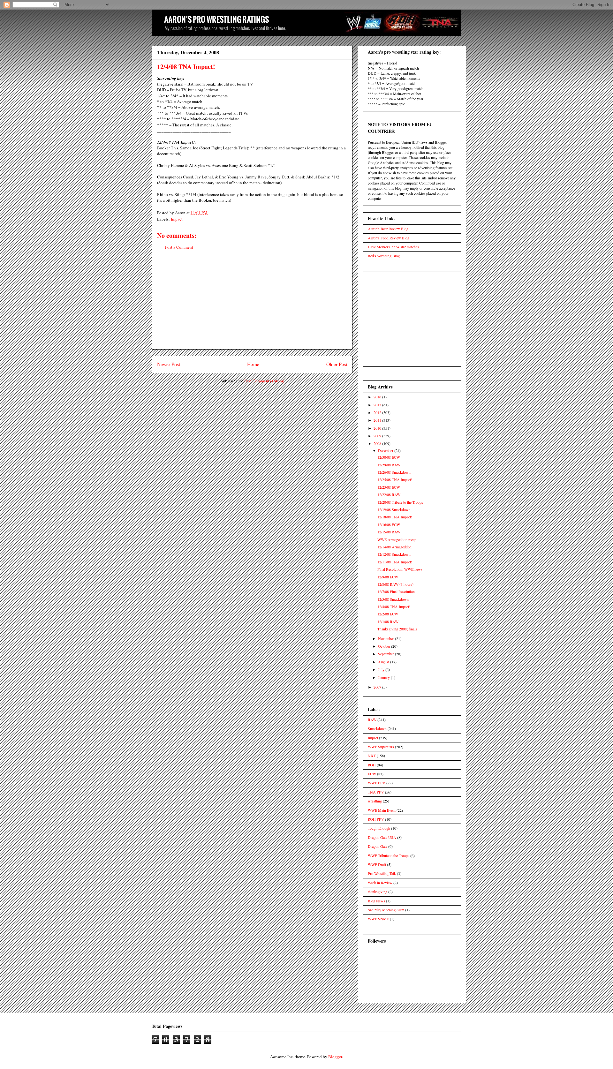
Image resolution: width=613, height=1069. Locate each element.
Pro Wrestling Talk (382, 873)
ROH (372, 764)
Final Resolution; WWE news (399, 569)
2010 (378, 428)
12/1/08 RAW (387, 621)
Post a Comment (179, 247)
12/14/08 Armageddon (394, 546)
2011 (378, 420)
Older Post (336, 364)
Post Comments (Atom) (264, 381)
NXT (372, 755)
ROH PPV (376, 819)
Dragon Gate (377, 846)
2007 (378, 686)
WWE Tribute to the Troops (388, 855)
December (386, 450)
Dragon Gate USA (382, 837)
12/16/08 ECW (388, 524)
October (384, 646)
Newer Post (168, 364)
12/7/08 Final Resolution (396, 591)
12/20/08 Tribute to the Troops (400, 502)
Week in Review (380, 882)
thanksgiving (377, 891)
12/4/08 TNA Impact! (393, 606)
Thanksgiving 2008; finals (397, 628)
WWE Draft (377, 864)
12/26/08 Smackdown (394, 472)
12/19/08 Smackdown (394, 509)
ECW (372, 773)
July (381, 669)
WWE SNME (378, 918)
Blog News (376, 900)
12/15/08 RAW (388, 531)
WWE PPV (376, 782)
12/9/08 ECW (387, 576)
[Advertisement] (252, 304)
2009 (378, 435)
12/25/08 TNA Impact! (394, 479)
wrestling (375, 800)
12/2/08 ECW (387, 613)
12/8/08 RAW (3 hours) (395, 584)
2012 (378, 412)
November (386, 638)
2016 (378, 396)
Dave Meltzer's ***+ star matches (393, 246)
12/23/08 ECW (388, 487)
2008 (378, 443)
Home (253, 364)
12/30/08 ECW (388, 457)
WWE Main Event (382, 810)
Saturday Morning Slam (386, 909)
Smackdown (377, 728)
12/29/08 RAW (388, 464)
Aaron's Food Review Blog (388, 237)
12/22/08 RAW (388, 494)
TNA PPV (376, 791)
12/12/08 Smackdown (394, 554)
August (384, 661)
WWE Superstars (381, 746)
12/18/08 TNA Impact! (394, 516)
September (386, 653)
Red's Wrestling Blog (384, 255)
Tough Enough (379, 828)
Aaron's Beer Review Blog (388, 228)
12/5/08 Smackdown (393, 599)
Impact (177, 219)
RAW (372, 719)
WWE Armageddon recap (396, 539)
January (384, 677)
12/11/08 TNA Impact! (394, 561)
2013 (378, 404)
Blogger (335, 1056)
